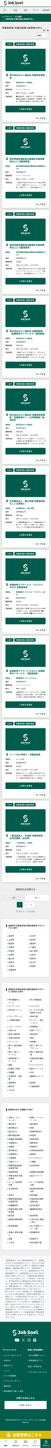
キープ (35, 10)
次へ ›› (37, 897)
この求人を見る (25, 109)
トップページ (7, 16)
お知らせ (15, 1445)
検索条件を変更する (25, 889)
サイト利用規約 (10, 1375)
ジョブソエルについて (12, 1355)
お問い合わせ (25, 1405)
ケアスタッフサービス (38, 1372)
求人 (5, 10)
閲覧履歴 (46, 10)
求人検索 (18, 16)
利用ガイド (8, 1365)
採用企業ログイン (36, 1360)
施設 (15, 10)
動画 (25, 10)
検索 (5, 1445)
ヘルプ (6, 1370)
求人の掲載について (37, 1355)
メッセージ (35, 1445)
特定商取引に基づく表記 (13, 1391)
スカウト (25, 1445)
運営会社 (7, 1386)
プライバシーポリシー (12, 1381)
